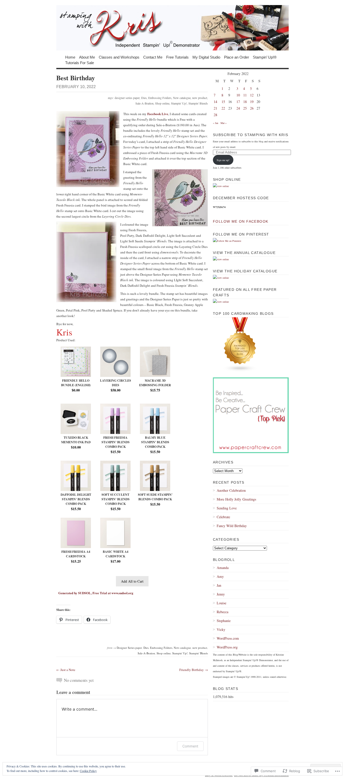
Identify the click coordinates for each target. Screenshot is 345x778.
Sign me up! (223, 160)
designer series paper (127, 98)
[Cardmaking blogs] (240, 371)
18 (245, 101)
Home (70, 57)
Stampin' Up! (179, 103)
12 (252, 95)
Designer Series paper (129, 648)
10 (238, 95)
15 (223, 101)
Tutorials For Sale (79, 62)
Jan (219, 585)
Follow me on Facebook (240, 221)
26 (252, 108)
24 (238, 108)
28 (215, 114)
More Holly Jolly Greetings (236, 499)
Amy (220, 576)
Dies (144, 98)
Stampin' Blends (198, 103)
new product (199, 98)
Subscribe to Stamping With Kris (250, 135)
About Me (87, 57)
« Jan (215, 123)
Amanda (223, 567)
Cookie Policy (88, 771)
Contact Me (152, 57)
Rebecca (222, 611)
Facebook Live (157, 113)
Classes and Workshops (119, 57)
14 (215, 101)
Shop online (162, 103)
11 (245, 95)
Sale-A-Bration (144, 103)
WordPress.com (228, 638)
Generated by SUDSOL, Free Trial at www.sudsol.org (95, 592)
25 (245, 108)
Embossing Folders (159, 98)
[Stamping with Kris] (172, 27)
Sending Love (227, 508)
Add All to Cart (132, 581)
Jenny (221, 594)
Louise (221, 603)
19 (252, 101)
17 (238, 101)
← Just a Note (65, 669)
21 (215, 108)
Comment (190, 746)
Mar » (223, 123)
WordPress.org (227, 647)
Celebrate (223, 516)
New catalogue (182, 98)
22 (223, 108)
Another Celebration (231, 490)
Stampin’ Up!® (265, 57)
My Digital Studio (206, 57)
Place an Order (236, 57)
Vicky (221, 629)
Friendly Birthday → (193, 669)
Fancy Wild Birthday (232, 525)
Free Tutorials (177, 57)
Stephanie (224, 620)
